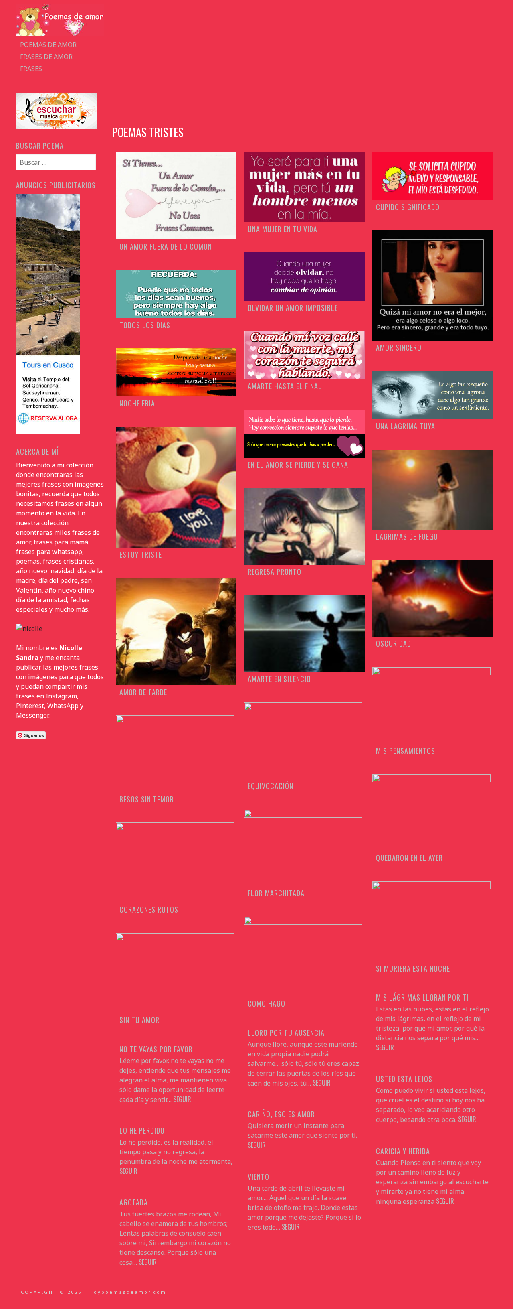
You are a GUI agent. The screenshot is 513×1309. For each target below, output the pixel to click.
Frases (31, 68)
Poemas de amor (48, 44)
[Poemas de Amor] (60, 33)
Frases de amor (46, 56)
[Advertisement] (304, 60)
